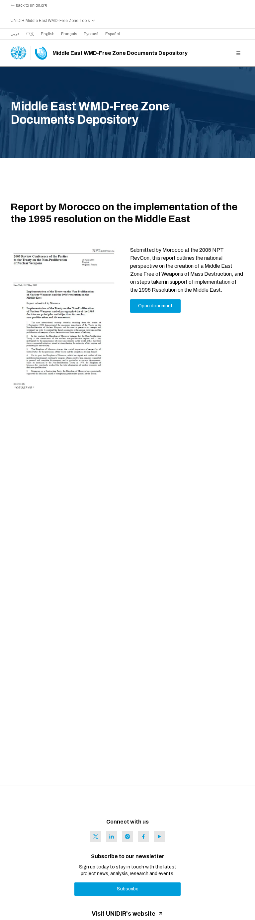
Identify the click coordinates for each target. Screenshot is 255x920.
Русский (91, 34)
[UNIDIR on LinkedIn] (111, 836)
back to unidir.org (31, 5)
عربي (15, 34)
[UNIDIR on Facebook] (143, 836)
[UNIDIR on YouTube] (159, 836)
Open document (155, 305)
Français (69, 34)
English (47, 34)
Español (112, 34)
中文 (30, 34)
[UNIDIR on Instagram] (127, 836)
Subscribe (127, 888)
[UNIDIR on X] (95, 836)
